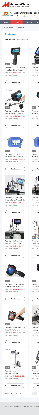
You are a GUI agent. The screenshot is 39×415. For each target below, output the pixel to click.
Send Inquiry (15, 82)
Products (18, 22)
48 (21, 394)
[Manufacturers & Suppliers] (15, 4)
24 (12, 394)
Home (6, 22)
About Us (28, 22)
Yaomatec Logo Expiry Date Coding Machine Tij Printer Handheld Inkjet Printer (14, 113)
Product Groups (11, 34)
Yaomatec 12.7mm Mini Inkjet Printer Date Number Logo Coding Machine (14, 156)
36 (16, 394)
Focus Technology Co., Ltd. (27, 406)
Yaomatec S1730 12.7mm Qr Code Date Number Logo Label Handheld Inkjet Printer (15, 70)
